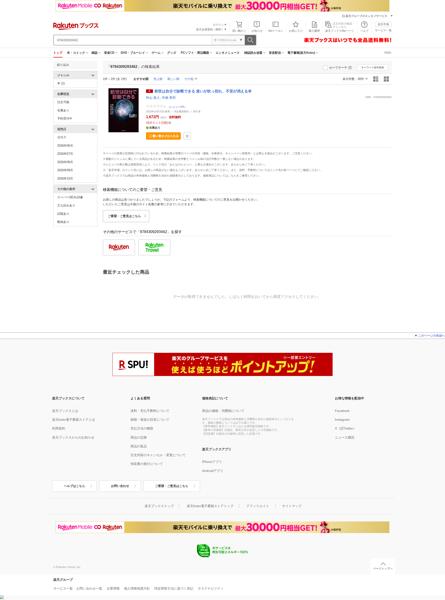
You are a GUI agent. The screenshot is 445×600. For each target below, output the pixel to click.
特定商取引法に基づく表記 (173, 588)
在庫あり (63, 110)
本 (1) (61, 83)
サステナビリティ (211, 588)
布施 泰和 (169, 97)
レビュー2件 (177, 106)
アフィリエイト (257, 506)
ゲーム (156, 52)
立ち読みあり (66, 205)
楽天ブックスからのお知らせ (73, 437)
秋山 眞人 (153, 97)
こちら (232, 175)
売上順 (157, 79)
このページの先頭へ (431, 335)
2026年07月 (65, 153)
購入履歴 (314, 30)
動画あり (63, 222)
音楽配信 (275, 52)
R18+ (388, 52)
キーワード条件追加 (372, 67)
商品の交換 (138, 437)
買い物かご (239, 30)
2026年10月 (65, 178)
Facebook (342, 411)
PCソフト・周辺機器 (195, 52)
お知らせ (257, 30)
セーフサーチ (338, 67)
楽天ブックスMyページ (339, 30)
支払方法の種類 (141, 428)
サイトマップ (292, 506)
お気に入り (296, 30)
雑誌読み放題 (253, 52)
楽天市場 (383, 24)
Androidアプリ (212, 471)
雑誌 (95, 52)
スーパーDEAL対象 (70, 197)
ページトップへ (383, 568)
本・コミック (76, 52)
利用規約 (58, 428)
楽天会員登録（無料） (210, 29)
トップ (57, 52)
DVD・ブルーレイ (133, 52)
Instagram (342, 419)
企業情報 (113, 588)
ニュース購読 (344, 437)
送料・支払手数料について (149, 411)
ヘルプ (364, 30)
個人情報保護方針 (137, 588)
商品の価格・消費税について (223, 411)
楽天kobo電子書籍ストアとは (73, 419)
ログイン (218, 24)
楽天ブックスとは (65, 411)
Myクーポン (275, 30)
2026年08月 (65, 162)
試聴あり (63, 213)
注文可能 (63, 102)
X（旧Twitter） (345, 428)
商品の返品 (138, 446)
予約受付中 (64, 118)
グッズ (171, 52)
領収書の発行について (146, 464)
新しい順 (173, 79)
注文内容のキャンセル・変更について (158, 455)
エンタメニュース (228, 52)
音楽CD (109, 52)
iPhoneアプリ (212, 462)
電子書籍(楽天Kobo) (301, 52)
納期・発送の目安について (149, 419)
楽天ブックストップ (159, 506)
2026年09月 (65, 170)
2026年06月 (65, 145)
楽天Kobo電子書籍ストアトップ (210, 506)
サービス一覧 (383, 30)
